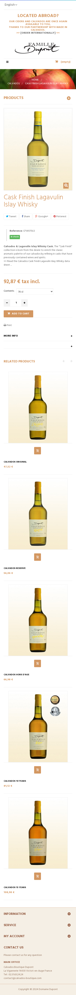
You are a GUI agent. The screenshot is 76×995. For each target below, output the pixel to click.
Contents (9, 291)
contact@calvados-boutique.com (23, 978)
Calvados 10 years (15, 781)
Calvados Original (15, 462)
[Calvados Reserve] (38, 513)
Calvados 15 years (15, 887)
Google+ (43, 216)
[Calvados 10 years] (38, 726)
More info (11, 336)
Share (26, 216)
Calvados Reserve (15, 568)
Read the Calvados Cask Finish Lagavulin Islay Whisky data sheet (37, 263)
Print (9, 325)
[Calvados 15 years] (38, 833)
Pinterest (61, 216)
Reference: (16, 231)
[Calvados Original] (38, 407)
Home (35, 80)
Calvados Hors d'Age (16, 675)
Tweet (12, 216)
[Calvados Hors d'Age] (38, 620)
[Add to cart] (37, 450)
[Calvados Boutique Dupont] (38, 50)
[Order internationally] (38, 33)
